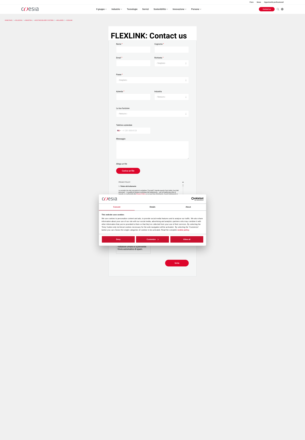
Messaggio (120, 139)
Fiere (252, 2)
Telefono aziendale (124, 125)
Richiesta (158, 58)
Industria (158, 91)
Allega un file (121, 164)
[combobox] (119, 130)
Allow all (186, 239)
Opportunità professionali (274, 2)
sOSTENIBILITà (160, 9)
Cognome (158, 44)
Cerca (278, 9)
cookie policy (183, 230)
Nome (118, 44)
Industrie (116, 9)
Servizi (145, 9)
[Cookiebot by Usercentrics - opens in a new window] (193, 199)
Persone (195, 9)
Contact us (267, 9)
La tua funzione (122, 108)
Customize (151, 239)
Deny (118, 239)
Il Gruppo (100, 9)
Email (118, 58)
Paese (118, 75)
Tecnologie (132, 9)
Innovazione (178, 9)
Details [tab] (152, 207)
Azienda (119, 91)
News (259, 2)
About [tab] (188, 207)
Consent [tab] (116, 207)
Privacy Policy (141, 194)
